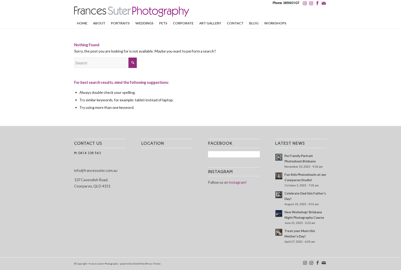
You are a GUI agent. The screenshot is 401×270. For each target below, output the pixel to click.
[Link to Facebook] (317, 3)
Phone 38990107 (286, 3)
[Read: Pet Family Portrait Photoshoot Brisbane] (279, 157)
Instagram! (238, 182)
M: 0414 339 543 (87, 153)
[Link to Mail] (324, 3)
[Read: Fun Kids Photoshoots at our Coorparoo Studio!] (279, 176)
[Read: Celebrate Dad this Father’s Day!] (279, 194)
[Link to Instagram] (305, 3)
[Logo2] (131, 12)
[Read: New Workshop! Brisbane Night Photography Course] (279, 213)
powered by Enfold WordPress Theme (140, 263)
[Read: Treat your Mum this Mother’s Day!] (279, 232)
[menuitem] (82, 23)
